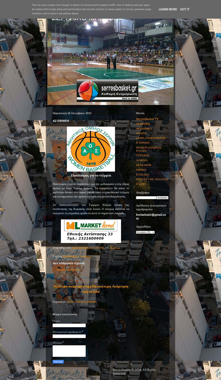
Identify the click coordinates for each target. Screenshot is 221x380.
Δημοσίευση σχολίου (68, 269)
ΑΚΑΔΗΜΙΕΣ (144, 128)
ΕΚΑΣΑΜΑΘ (143, 164)
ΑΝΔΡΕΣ (141, 133)
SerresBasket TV (147, 119)
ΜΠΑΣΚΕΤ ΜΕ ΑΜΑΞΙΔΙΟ (152, 179)
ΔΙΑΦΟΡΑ (142, 160)
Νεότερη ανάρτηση (69, 286)
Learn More (168, 9)
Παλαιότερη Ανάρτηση (110, 286)
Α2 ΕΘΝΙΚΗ (70, 256)
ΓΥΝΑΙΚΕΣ (85, 256)
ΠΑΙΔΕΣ (141, 184)
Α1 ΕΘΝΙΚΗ (143, 123)
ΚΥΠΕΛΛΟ (142, 174)
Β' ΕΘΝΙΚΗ (142, 142)
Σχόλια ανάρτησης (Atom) (82, 301)
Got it (185, 9)
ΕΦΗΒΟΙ (141, 169)
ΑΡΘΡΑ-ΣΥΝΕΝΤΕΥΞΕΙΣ (151, 138)
